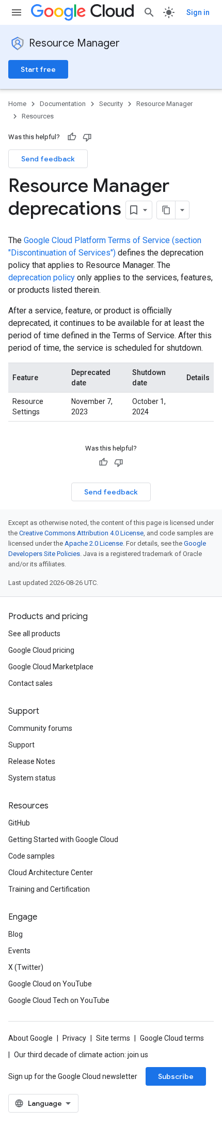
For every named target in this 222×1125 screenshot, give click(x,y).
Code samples (31, 856)
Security (111, 104)
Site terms (113, 1038)
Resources (38, 116)
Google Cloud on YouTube (50, 984)
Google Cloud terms (172, 1038)
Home (17, 104)
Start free (38, 69)
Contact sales (30, 683)
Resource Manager (74, 43)
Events (19, 951)
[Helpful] (72, 137)
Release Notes (31, 761)
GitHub (19, 823)
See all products (34, 633)
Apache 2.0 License (94, 543)
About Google (30, 1038)
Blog (15, 934)
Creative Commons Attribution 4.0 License (81, 533)
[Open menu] (16, 12)
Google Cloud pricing (41, 650)
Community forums (40, 728)
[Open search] (149, 12)
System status (32, 778)
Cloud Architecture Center (50, 872)
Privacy (74, 1038)
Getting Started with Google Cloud (63, 839)
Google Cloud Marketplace (50, 667)
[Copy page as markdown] (166, 210)
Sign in (198, 12)
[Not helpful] (87, 137)
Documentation (63, 104)
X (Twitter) (25, 967)
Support (21, 745)
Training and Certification (49, 889)
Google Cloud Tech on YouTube (58, 1000)
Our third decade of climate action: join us (81, 1055)
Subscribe (176, 1076)
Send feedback (48, 158)
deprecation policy (41, 277)
